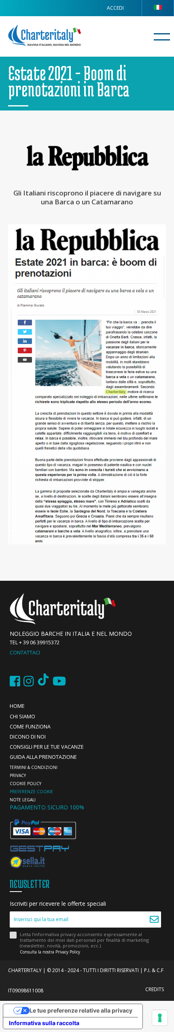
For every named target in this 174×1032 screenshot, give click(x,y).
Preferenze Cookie (31, 791)
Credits (154, 989)
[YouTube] (59, 681)
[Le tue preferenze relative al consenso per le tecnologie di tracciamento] (160, 1018)
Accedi (115, 7)
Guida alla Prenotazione (43, 757)
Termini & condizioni (33, 767)
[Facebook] (15, 681)
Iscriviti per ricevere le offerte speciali (58, 903)
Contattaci (25, 652)
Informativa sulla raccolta (44, 1022)
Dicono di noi (28, 736)
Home (17, 706)
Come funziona (30, 726)
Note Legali (23, 800)
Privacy (18, 775)
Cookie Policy (25, 783)
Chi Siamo (22, 716)
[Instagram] (28, 681)
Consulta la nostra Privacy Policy (50, 952)
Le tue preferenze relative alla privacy (81, 1010)
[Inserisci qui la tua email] (154, 919)
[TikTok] (43, 681)
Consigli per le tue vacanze (47, 746)
